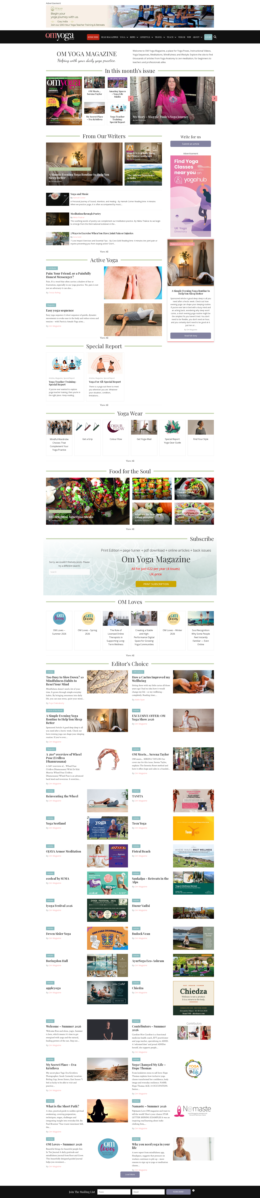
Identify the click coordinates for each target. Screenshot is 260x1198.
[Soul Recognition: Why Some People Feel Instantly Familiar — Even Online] (201, 618)
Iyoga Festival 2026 (59, 906)
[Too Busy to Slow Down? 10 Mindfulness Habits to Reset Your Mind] (107, 681)
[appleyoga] (107, 992)
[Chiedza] (193, 998)
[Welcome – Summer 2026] (107, 1029)
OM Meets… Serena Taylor (94, 92)
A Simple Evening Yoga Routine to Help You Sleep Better (191, 292)
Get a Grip (87, 439)
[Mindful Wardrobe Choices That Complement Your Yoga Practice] (59, 427)
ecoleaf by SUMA (57, 878)
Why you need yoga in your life (151, 1146)
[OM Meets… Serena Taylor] (94, 82)
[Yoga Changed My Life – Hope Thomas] (193, 1069)
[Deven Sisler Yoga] (107, 937)
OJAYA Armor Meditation (63, 851)
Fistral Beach (141, 851)
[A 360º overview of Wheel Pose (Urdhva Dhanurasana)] (107, 758)
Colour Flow (116, 439)
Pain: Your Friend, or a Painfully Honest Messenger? (68, 275)
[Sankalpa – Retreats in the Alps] (193, 882)
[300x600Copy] (190, 195)
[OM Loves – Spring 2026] (87, 618)
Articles (52, 378)
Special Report (69, 378)
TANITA (137, 796)
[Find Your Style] (201, 427)
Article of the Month (54, 710)
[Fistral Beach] (193, 855)
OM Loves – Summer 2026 (64, 1144)
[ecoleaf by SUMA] (107, 882)
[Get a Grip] (87, 427)
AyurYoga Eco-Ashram (148, 961)
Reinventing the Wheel (62, 796)
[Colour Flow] (116, 427)
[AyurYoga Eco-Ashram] (193, 965)
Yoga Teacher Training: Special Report (117, 119)
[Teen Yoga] (193, 828)
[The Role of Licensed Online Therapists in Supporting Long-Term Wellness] (116, 618)
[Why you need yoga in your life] (193, 1148)
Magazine (51, 305)
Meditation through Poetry (86, 213)
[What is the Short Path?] (107, 1110)
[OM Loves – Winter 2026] (173, 618)
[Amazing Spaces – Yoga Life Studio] (117, 82)
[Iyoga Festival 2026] (107, 910)
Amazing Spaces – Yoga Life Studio (117, 94)
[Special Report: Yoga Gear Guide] (173, 427)
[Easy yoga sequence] (133, 319)
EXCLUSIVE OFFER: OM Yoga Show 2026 (148, 717)
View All (104, 251)
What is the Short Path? (62, 1106)
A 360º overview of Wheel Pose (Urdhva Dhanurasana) (64, 757)
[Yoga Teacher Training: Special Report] (117, 107)
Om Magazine (55, 326)
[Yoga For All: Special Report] (105, 363)
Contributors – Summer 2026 (149, 1028)
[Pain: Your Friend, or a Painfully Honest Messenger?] (133, 282)
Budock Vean (141, 934)
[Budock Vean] (193, 937)
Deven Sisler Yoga (58, 934)
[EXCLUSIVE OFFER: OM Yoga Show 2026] (193, 720)
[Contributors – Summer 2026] (193, 1030)
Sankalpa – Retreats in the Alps (150, 880)
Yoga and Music (79, 194)
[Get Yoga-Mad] (144, 427)
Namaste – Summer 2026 (149, 1106)
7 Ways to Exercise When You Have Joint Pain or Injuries (102, 233)
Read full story (190, 335)
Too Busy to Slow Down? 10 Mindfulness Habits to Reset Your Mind (65, 680)
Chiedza (137, 988)
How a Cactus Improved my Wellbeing (151, 679)
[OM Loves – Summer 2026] (59, 618)
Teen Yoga (139, 823)
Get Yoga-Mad (144, 439)
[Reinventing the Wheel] (107, 800)
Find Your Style (200, 439)
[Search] (215, 37)
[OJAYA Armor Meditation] (107, 855)
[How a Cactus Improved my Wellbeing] (193, 681)
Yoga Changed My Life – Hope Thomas (149, 1066)
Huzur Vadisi (141, 906)
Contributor (51, 268)
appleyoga (53, 988)
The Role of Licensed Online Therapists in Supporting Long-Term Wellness (116, 637)
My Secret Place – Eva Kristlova (94, 118)
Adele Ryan (140, 699)
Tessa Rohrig (54, 292)
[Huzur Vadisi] (193, 910)
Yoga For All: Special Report (105, 381)
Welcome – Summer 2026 (63, 1026)
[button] (190, 144)
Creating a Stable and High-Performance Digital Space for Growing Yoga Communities (144, 637)
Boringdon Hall (57, 961)
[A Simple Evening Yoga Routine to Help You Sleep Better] (191, 262)
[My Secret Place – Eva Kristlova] (94, 107)
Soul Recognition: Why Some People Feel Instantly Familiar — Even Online (201, 637)
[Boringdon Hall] (107, 965)
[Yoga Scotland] (107, 827)
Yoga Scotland (56, 823)
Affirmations (138, 672)
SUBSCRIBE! (178, 1192)
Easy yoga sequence (60, 310)
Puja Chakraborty (56, 703)
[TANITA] (193, 800)
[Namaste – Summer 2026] (193, 1110)
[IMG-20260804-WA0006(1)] (130, 16)
